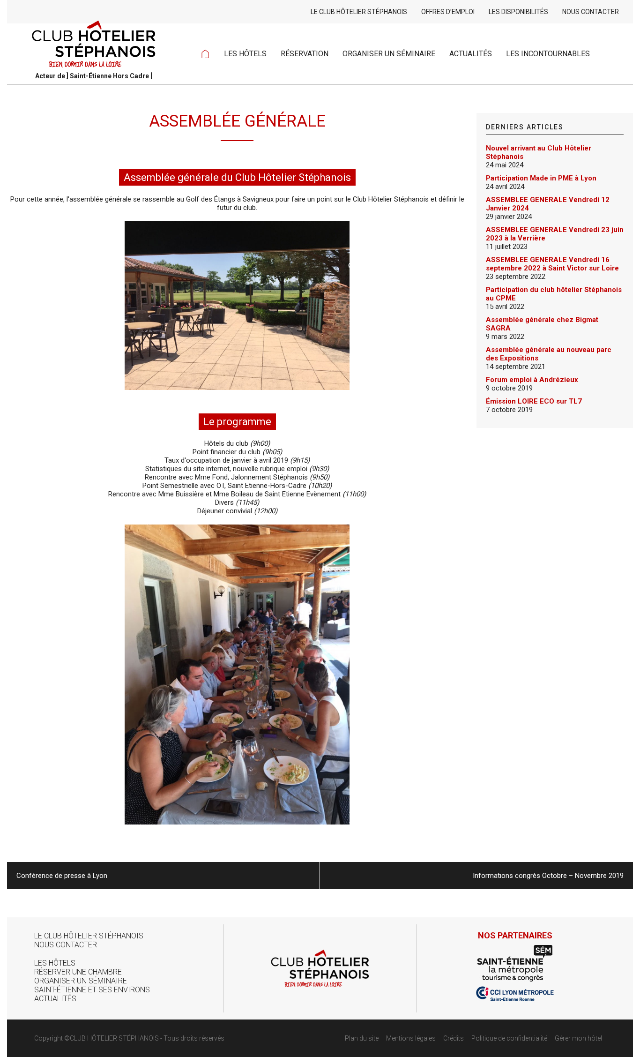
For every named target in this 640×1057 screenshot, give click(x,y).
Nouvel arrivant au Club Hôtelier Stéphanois (538, 152)
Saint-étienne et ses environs (92, 989)
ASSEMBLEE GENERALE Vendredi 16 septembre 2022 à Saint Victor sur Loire (552, 263)
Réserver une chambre (78, 971)
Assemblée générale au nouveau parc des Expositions (548, 353)
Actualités (470, 53)
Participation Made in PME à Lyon (541, 178)
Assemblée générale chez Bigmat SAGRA (542, 323)
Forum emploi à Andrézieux (532, 379)
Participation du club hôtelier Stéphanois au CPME (554, 293)
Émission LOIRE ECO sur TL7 (534, 401)
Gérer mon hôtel (578, 1038)
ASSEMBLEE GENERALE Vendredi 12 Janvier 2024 (548, 203)
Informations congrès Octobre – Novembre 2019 (548, 875)
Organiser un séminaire (388, 53)
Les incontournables (548, 53)
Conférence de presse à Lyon (61, 875)
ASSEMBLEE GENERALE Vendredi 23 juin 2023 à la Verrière (555, 233)
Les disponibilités (518, 11)
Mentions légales (411, 1038)
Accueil (205, 54)
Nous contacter (590, 11)
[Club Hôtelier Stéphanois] (93, 37)
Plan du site (362, 1038)
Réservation (304, 53)
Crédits (453, 1038)
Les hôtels (245, 53)
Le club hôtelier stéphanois (359, 11)
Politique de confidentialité (509, 1038)
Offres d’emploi (448, 11)
